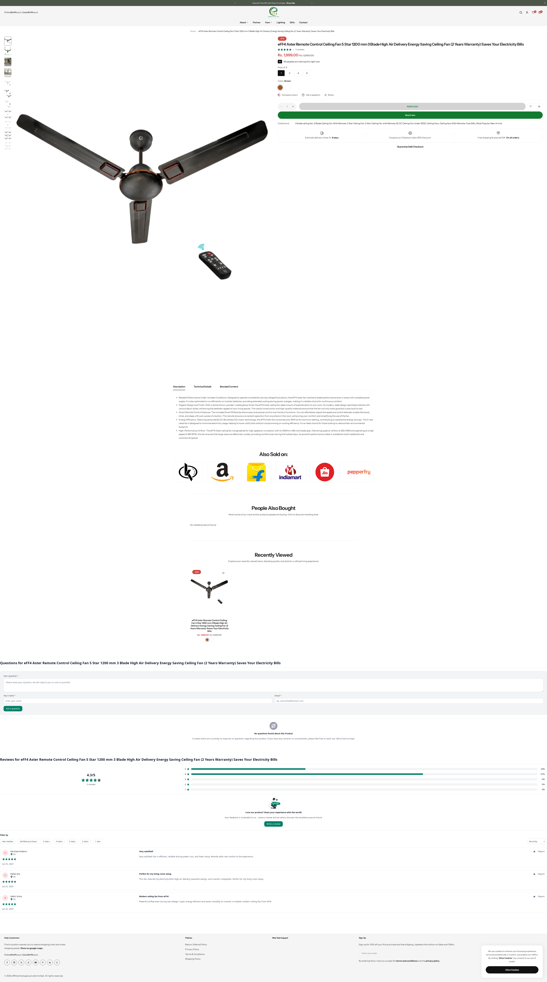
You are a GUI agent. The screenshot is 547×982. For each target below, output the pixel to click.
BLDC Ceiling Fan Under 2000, (411, 123)
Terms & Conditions (195, 954)
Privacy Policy (192, 949)
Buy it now (410, 115)
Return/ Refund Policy (196, 944)
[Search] (521, 12)
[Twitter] (21, 962)
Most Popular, (483, 123)
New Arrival (496, 123)
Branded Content (229, 386)
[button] (235, 3)
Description (179, 386)
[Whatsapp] (57, 962)
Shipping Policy (193, 959)
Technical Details (202, 386)
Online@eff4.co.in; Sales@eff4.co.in (21, 954)
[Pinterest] (43, 962)
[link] (359, 472)
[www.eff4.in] (273, 12)
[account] (527, 12)
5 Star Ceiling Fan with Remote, (380, 123)
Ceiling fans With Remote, (453, 123)
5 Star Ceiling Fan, (356, 123)
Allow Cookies (512, 969)
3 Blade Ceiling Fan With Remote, (330, 123)
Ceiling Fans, (433, 123)
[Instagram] (14, 962)
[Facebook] (7, 962)
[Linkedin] (50, 962)
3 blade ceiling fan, (304, 123)
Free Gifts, (471, 123)
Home (193, 31)
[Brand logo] (188, 472)
